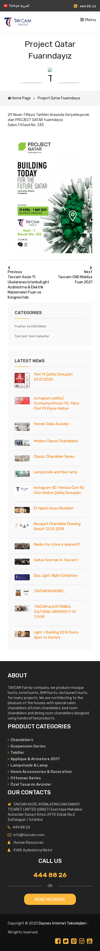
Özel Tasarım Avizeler (31, 784)
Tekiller (17, 752)
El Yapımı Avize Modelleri (54, 508)
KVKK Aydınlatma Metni (33, 850)
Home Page (21, 98)
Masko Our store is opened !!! (57, 544)
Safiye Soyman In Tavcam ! (56, 560)
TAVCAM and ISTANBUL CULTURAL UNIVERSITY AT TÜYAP (55, 612)
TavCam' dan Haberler (32, 336)
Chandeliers (21, 740)
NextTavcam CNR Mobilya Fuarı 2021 (75, 277)
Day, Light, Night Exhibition (56, 575)
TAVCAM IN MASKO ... (50, 591)
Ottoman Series (25, 778)
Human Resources (29, 842)
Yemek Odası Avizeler (51, 424)
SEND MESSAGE (50, 899)
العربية (24, 6)
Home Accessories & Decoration (41, 771)
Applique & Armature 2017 (35, 759)
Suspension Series (28, 746)
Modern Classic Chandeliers (56, 441)
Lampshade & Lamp (29, 765)
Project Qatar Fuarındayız (59, 98)
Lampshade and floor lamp (55, 472)
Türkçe (14, 6)
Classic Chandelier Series (54, 456)
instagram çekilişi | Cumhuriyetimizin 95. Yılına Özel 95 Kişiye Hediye (56, 403)
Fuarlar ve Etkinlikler (31, 326)
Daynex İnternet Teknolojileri (62, 923)
